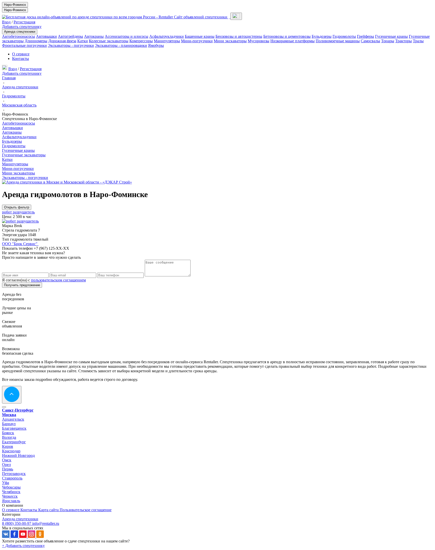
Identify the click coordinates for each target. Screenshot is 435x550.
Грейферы (365, 36)
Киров (7, 446)
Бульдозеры (322, 36)
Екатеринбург (14, 442)
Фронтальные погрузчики (24, 45)
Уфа (5, 483)
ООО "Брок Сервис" (20, 244)
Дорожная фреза (62, 41)
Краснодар (11, 451)
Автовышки (46, 36)
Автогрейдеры (70, 36)
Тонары (387, 41)
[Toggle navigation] (236, 16)
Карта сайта (49, 510)
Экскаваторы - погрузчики (71, 45)
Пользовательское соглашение (86, 510)
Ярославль (11, 501)
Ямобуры (156, 45)
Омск (6, 460)
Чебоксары (11, 487)
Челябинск (11, 492)
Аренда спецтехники (19, 31)
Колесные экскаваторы (108, 41)
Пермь (7, 469)
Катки (82, 41)
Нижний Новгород (18, 455)
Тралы (418, 41)
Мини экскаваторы (230, 41)
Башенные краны (199, 36)
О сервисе (20, 54)
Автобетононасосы (18, 36)
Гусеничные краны (391, 36)
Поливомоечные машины (338, 41)
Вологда (9, 437)
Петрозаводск (14, 473)
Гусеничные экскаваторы (24, 155)
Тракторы (403, 41)
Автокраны (94, 36)
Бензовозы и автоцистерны (238, 36)
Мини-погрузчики (197, 41)
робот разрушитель (18, 212)
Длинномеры (36, 41)
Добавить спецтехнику (22, 26)
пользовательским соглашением (58, 280)
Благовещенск (14, 428)
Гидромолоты (344, 36)
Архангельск (13, 419)
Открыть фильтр (16, 207)
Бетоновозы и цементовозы (287, 36)
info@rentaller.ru (45, 523)
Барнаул (9, 424)
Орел (6, 464)
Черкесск (10, 496)
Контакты (20, 58)
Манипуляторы (167, 41)
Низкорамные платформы (292, 41)
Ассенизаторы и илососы (126, 36)
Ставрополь (12, 478)
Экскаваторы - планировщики (121, 45)
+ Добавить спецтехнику (23, 545)
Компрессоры (141, 41)
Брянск (8, 433)
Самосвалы (370, 41)
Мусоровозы (258, 41)
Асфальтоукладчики (166, 36)
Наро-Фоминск (15, 5)
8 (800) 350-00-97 (17, 523)
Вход (6, 22)
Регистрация (24, 22)
